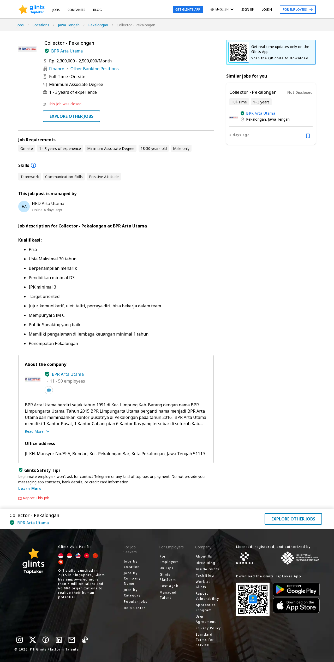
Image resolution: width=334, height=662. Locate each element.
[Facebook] (45, 640)
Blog (97, 10)
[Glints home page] (31, 9)
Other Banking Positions (94, 69)
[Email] (72, 640)
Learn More (30, 488)
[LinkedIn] (58, 640)
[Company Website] (49, 390)
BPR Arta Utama (67, 51)
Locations (40, 24)
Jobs (56, 10)
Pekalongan (98, 24)
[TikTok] (85, 640)
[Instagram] (19, 640)
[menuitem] (222, 10)
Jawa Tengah (69, 24)
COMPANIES (76, 10)
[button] (46, 51)
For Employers (295, 9)
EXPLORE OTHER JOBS (71, 116)
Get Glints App (187, 9)
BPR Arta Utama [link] (260, 113)
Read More (34, 431)
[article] (271, 114)
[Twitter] (32, 640)
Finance (56, 69)
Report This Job (36, 498)
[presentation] (31, 9)
